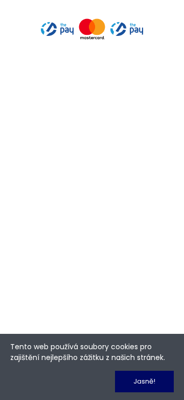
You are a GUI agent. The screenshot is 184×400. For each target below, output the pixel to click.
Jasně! (144, 381)
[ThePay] (92, 28)
